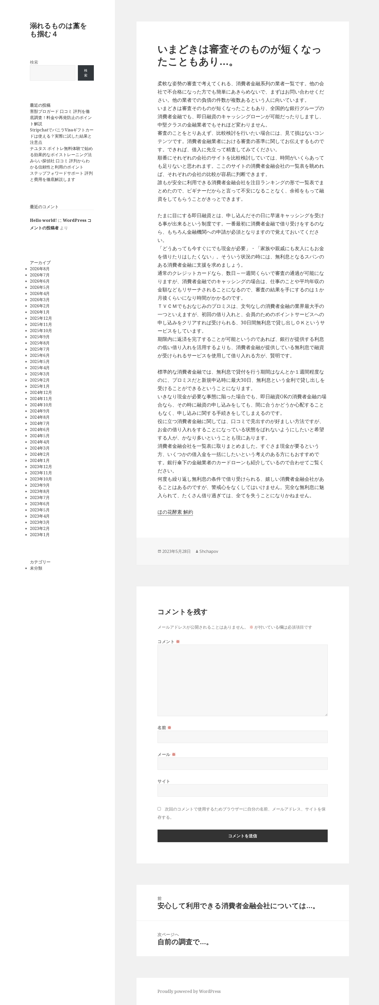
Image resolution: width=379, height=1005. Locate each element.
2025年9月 (40, 337)
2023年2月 (40, 528)
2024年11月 (41, 398)
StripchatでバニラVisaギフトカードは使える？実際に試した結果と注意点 (62, 136)
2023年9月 (40, 485)
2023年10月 (41, 479)
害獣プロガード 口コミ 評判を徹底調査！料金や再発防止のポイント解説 (61, 117)
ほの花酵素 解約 (175, 512)
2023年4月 (40, 516)
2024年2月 (40, 454)
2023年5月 (40, 510)
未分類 (36, 568)
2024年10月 (41, 405)
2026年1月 (40, 312)
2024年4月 (40, 442)
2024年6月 (40, 429)
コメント (169, 641)
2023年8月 (40, 491)
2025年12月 (41, 318)
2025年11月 (41, 324)
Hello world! (43, 220)
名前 (165, 727)
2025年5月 (40, 361)
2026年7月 (40, 275)
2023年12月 (41, 466)
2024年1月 (40, 460)
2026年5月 (40, 287)
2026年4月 (40, 293)
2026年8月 (40, 269)
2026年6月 (40, 281)
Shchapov (209, 551)
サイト (164, 781)
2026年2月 (40, 306)
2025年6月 (40, 355)
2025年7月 (40, 349)
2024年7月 (40, 423)
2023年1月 (40, 534)
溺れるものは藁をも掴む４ (58, 29)
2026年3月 (40, 299)
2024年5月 (40, 435)
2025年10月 (41, 330)
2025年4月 (40, 367)
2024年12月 (41, 392)
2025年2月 (40, 380)
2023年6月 (40, 503)
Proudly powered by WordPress (189, 991)
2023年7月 (40, 497)
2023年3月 (40, 522)
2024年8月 (40, 417)
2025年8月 (40, 343)
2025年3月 (40, 374)
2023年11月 (41, 473)
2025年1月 (40, 386)
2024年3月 (40, 448)
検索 (34, 62)
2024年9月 (40, 411)
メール (167, 754)
